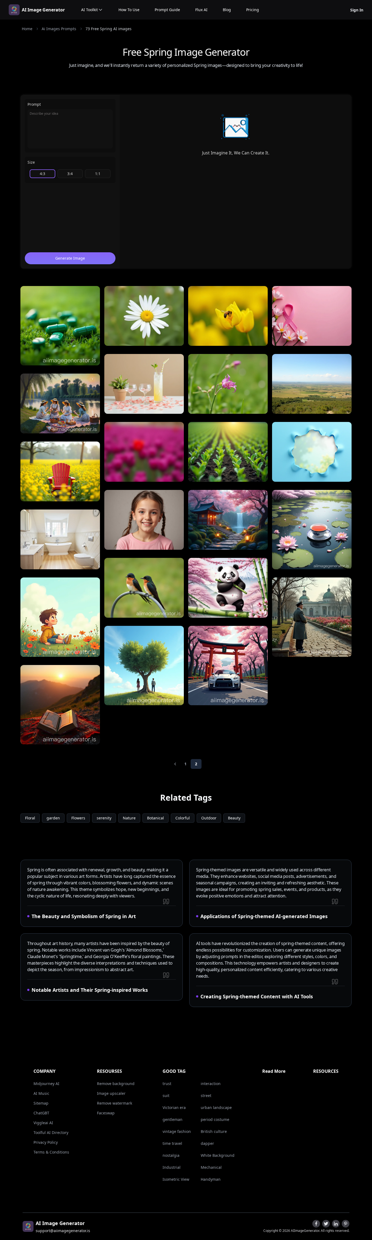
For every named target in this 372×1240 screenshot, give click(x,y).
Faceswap (106, 1112)
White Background (217, 1155)
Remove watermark (114, 1103)
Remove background (116, 1083)
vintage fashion (177, 1131)
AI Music (41, 1093)
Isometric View (176, 1179)
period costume (215, 1119)
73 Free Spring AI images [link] (109, 28)
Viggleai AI (43, 1122)
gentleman (172, 1119)
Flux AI (201, 9)
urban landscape (216, 1107)
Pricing (252, 9)
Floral (30, 818)
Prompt (34, 104)
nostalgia (171, 1155)
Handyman (211, 1179)
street (206, 1095)
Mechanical (211, 1167)
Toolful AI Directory (50, 1132)
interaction (211, 1083)
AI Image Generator (43, 10)
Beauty (234, 818)
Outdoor (209, 818)
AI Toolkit (89, 9)
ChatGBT (41, 1112)
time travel (172, 1143)
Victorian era (174, 1107)
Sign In (356, 10)
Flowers (78, 818)
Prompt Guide (167, 9)
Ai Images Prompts (59, 28)
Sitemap (40, 1103)
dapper (207, 1143)
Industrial (172, 1167)
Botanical (155, 818)
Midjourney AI (46, 1083)
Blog (227, 9)
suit (166, 1095)
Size (31, 162)
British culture (214, 1131)
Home (27, 28)
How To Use (128, 9)
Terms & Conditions (51, 1152)
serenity (104, 818)
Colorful (182, 818)
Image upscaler (111, 1093)
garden (53, 818)
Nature (129, 818)
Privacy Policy (45, 1142)
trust (167, 1083)
